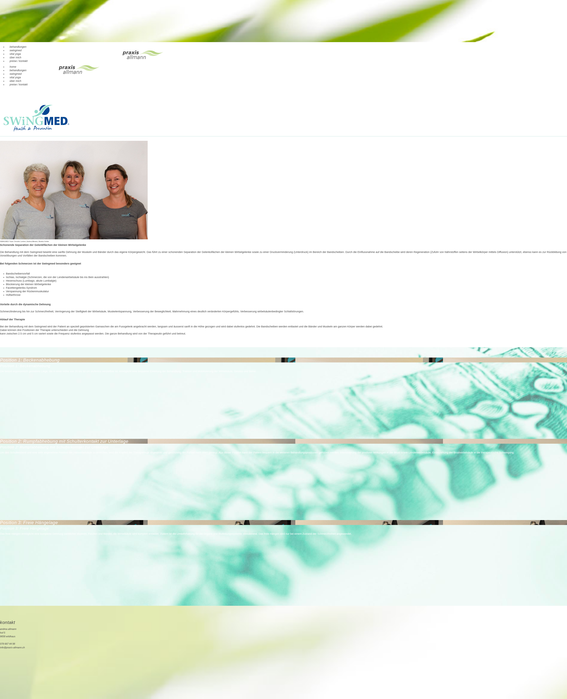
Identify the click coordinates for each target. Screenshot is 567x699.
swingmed (16, 50)
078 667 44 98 (7, 644)
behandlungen (18, 46)
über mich (15, 57)
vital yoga (15, 53)
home (13, 66)
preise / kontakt (19, 61)
